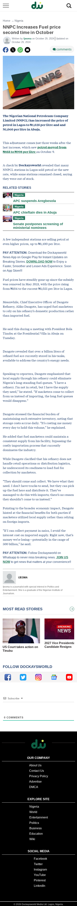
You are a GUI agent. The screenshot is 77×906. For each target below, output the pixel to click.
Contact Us (36, 770)
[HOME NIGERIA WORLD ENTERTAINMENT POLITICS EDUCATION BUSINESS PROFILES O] (38, 5)
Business (35, 828)
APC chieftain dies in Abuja (35, 212)
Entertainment (38, 817)
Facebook (40, 858)
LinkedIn (39, 885)
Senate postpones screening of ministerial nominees (38, 226)
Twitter (38, 864)
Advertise (35, 781)
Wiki (32, 839)
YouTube (40, 875)
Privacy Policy (38, 776)
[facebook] (7, 677)
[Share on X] (13, 50)
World (33, 812)
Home (6, 20)
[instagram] (38, 677)
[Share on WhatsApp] (20, 50)
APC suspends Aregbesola (34, 201)
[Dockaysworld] (38, 5)
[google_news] (54, 677)
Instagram (40, 869)
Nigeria (19, 20)
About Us (35, 765)
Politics (34, 822)
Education (36, 833)
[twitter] (23, 677)
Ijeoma (28, 38)
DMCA (33, 787)
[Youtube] (69, 677)
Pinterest (40, 880)
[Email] (27, 50)
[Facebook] (5, 50)
